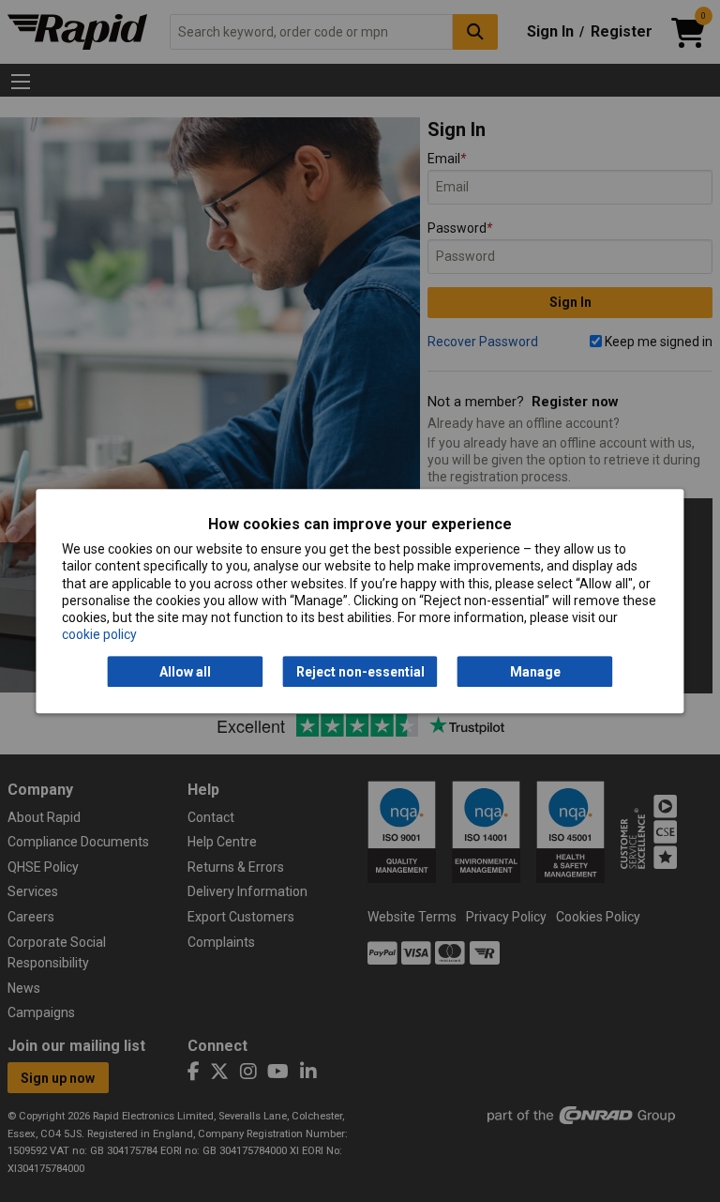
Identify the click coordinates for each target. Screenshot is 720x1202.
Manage (535, 671)
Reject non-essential (360, 671)
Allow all (185, 671)
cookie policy (99, 634)
